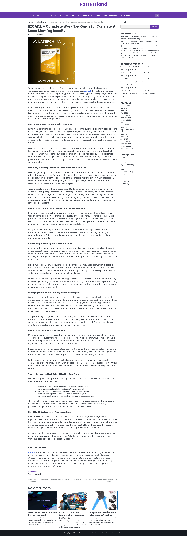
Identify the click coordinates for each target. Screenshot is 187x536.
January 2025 (125, 146)
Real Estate (87, 15)
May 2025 (124, 137)
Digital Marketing (110, 15)
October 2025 (125, 127)
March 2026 (125, 115)
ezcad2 (87, 91)
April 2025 (124, 139)
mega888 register (127, 79)
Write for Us (125, 15)
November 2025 (126, 125)
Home (31, 15)
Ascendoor (101, 533)
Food (122, 169)
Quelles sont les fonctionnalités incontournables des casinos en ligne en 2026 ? (139, 47)
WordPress (119, 533)
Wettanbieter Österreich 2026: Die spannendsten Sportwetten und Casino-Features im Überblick (139, 52)
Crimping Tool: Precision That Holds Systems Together (103, 514)
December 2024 (126, 148)
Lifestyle (123, 176)
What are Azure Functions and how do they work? (42, 514)
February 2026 (126, 118)
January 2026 (125, 120)
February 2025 (126, 144)
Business (97, 15)
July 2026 (124, 108)
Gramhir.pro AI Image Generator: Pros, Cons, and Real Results (71, 515)
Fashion (39, 15)
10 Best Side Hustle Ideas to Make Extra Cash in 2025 (139, 94)
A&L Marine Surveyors (52, 35)
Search (123, 22)
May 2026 (124, 113)
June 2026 (124, 111)
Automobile (76, 15)
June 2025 (124, 134)
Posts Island (93, 4)
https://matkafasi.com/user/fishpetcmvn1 (137, 91)
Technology (64, 15)
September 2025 (127, 129)
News (122, 179)
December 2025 (126, 122)
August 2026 (125, 106)
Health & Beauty (51, 15)
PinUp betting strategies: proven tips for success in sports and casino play (139, 37)
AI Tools (123, 157)
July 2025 (124, 132)
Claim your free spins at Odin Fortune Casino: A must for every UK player (138, 42)
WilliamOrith (125, 67)
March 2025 (125, 141)
